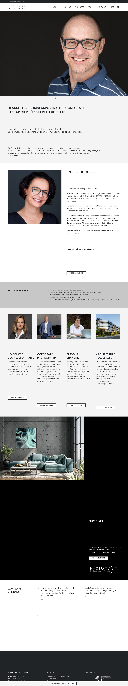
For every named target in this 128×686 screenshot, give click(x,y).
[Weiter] (120, 616)
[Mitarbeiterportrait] (49, 326)
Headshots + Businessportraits (58, 676)
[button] (62, 7)
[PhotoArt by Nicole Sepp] (105, 570)
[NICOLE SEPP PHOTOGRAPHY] (16, 7)
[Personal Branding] (79, 326)
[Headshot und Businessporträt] (20, 326)
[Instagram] (119, 2)
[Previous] (38, 616)
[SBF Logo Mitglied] (103, 679)
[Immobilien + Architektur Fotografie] (108, 326)
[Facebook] (116, 1)
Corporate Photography (56, 678)
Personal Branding (53, 681)
